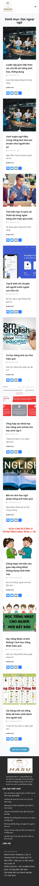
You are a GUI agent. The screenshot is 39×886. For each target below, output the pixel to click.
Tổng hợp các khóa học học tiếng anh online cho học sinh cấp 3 (19, 427)
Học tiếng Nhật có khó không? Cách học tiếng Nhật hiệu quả (18, 642)
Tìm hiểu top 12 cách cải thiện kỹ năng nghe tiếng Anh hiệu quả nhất (19, 215)
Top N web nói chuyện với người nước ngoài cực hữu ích (18, 287)
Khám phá (10, 87)
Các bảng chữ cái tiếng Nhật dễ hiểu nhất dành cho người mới (19, 714)
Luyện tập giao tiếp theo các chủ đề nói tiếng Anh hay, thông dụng (19, 68)
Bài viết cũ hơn (19, 750)
